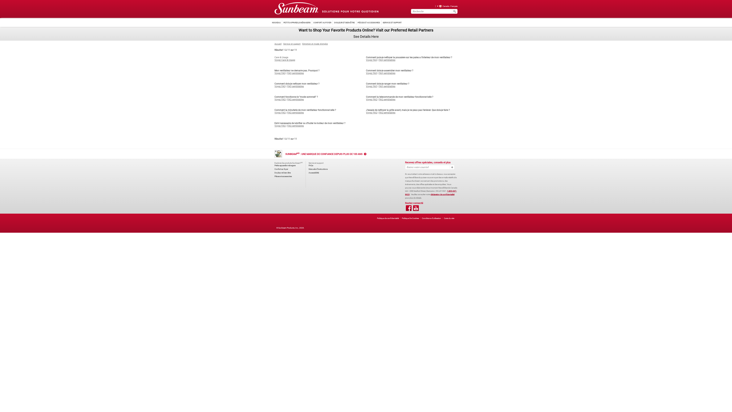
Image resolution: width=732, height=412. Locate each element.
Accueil (278, 44)
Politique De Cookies (410, 218)
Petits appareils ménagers (285, 165)
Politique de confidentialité (388, 218)
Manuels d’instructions (318, 169)
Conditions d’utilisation (431, 218)
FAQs (311, 165)
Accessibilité (314, 173)
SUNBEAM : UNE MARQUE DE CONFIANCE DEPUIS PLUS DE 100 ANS (324, 154)
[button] (446, 6)
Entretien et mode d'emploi (315, 44)
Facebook (409, 208)
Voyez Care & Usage (284, 60)
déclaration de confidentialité (442, 194)
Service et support (292, 44)
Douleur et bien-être (282, 173)
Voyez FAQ (371, 60)
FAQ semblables (387, 60)
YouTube (416, 208)
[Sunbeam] (296, 8)
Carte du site (449, 218)
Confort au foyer (281, 169)
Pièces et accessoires (283, 176)
